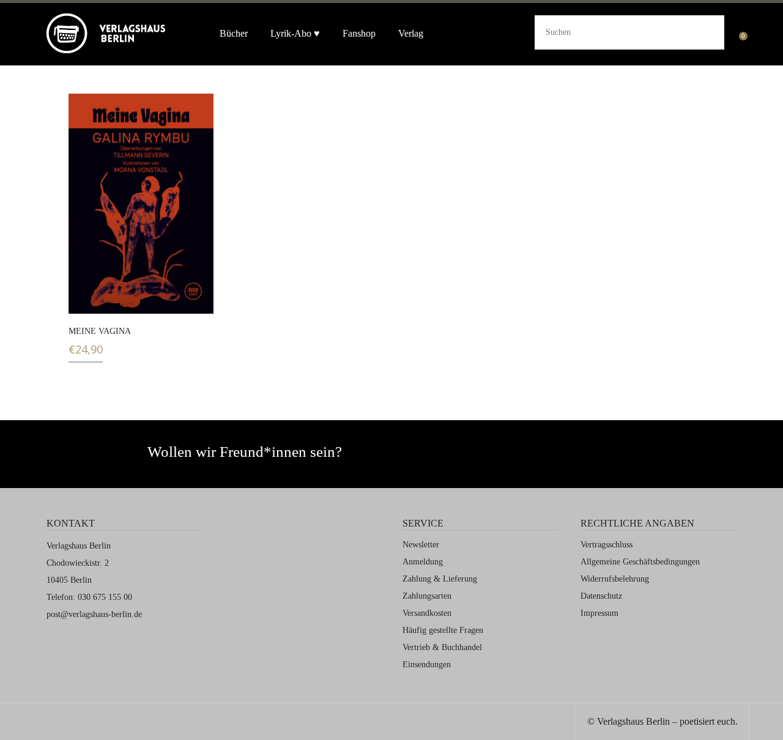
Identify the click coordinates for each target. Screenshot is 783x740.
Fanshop (359, 33)
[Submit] (705, 30)
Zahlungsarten (427, 596)
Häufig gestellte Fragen (443, 630)
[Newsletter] (495, 457)
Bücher (234, 33)
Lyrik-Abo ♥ (295, 33)
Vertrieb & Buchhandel (442, 647)
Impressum (599, 613)
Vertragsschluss (607, 544)
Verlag (410, 33)
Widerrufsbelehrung (615, 578)
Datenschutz (601, 596)
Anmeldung (423, 561)
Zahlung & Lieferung (440, 578)
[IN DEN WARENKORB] (85, 297)
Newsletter (421, 544)
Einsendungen (427, 664)
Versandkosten (427, 613)
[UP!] (766, 723)
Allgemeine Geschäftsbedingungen (640, 561)
